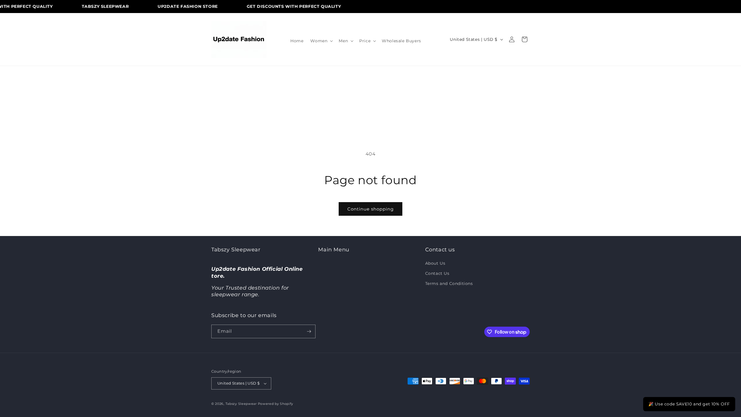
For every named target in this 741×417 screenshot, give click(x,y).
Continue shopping (370, 209)
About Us (435, 263)
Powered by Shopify (276, 404)
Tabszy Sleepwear (241, 404)
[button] (321, 41)
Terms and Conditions (449, 283)
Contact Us (437, 273)
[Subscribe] (308, 331)
